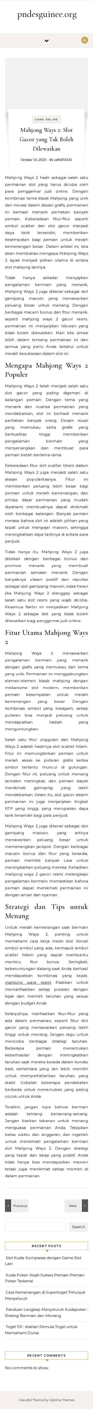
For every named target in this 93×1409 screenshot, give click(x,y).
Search (78, 1226)
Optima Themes (61, 1400)
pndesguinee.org (47, 14)
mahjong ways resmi (28, 982)
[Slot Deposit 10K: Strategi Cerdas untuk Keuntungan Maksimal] (77, 1205)
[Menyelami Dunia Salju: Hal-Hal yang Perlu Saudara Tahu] (16, 1205)
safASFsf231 (63, 160)
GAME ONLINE (46, 119)
